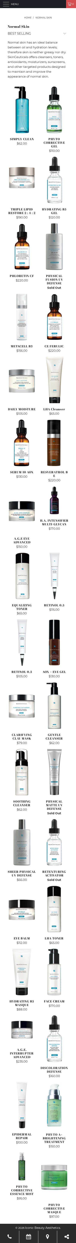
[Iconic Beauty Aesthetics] (38, 4)
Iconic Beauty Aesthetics (42, 1228)
